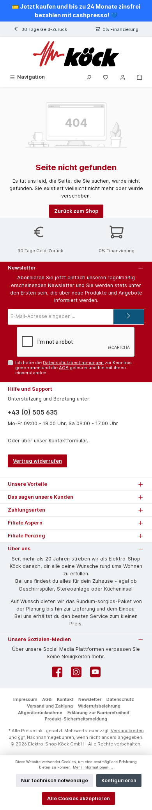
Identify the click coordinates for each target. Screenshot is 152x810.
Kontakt (65, 699)
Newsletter (89, 699)
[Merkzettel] (105, 76)
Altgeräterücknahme (40, 712)
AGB (64, 367)
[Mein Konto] (122, 76)
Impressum (25, 699)
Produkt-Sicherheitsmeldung (76, 719)
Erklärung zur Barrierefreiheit (98, 712)
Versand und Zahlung (50, 706)
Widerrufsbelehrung (99, 706)
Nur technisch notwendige (54, 780)
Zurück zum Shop (76, 211)
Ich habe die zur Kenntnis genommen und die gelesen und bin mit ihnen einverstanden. (73, 368)
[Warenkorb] (139, 76)
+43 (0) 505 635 (33, 412)
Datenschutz (120, 699)
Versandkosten (127, 730)
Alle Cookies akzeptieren (78, 798)
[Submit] (128, 317)
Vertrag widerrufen (37, 461)
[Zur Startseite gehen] (76, 53)
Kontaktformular (68, 441)
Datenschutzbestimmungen (73, 362)
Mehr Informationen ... (93, 767)
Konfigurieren (118, 780)
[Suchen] (88, 76)
